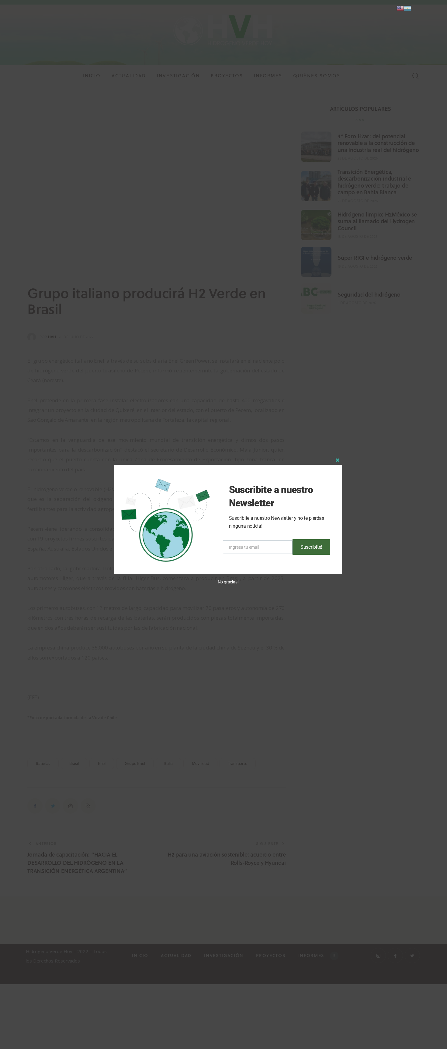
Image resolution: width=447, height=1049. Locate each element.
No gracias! (228, 581)
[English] (400, 7)
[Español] (407, 7)
